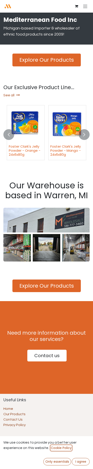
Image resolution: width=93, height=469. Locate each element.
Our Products (14, 414)
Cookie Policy (61, 448)
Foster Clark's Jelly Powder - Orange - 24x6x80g (24, 150)
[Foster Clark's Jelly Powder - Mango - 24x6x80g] (67, 124)
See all (8, 95)
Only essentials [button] (57, 461)
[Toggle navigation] (85, 6)
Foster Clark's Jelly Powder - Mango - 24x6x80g (65, 150)
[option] (46, 134)
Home (8, 408)
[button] (8, 134)
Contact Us (13, 419)
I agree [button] (80, 461)
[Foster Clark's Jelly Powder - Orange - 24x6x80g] (25, 124)
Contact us (47, 355)
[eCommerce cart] (76, 6)
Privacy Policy (14, 425)
